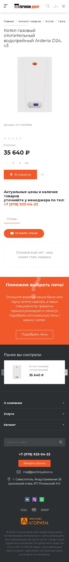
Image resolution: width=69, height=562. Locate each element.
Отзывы (12, 219)
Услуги (9, 414)
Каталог (10, 425)
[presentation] (4, 372)
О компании (13, 403)
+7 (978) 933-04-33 (21, 204)
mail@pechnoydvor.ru (38, 472)
